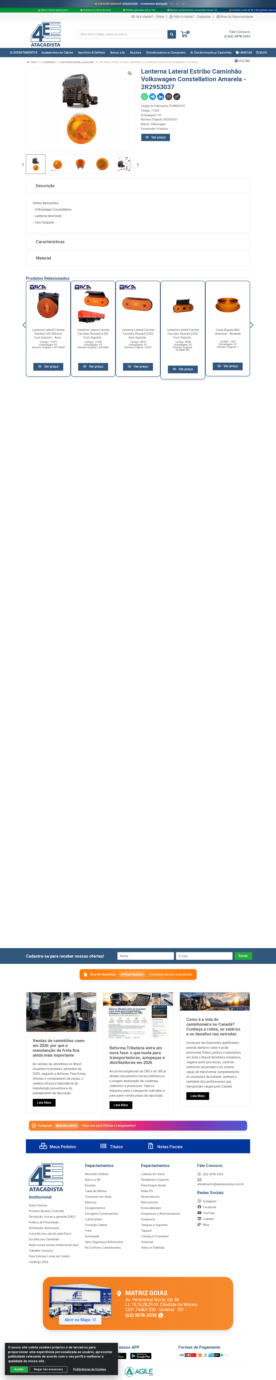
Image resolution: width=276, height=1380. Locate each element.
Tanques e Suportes (154, 1225)
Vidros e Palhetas (152, 1247)
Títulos (116, 1146)
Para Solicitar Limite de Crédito (49, 1256)
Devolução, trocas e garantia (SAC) (52, 1217)
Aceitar (19, 1369)
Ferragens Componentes (101, 1213)
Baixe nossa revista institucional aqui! (54, 1245)
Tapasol (146, 1230)
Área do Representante (237, 16)
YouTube (208, 1213)
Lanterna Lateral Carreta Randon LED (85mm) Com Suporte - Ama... (48, 333)
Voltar (244, 61)
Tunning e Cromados (155, 1236)
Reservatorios (150, 1197)
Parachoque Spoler (153, 1185)
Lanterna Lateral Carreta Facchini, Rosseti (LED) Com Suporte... (93, 333)
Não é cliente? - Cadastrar (192, 16)
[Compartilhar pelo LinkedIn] (160, 96)
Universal (147, 1242)
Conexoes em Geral (98, 1197)
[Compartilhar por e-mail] (168, 96)
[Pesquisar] (171, 34)
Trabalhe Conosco (41, 1250)
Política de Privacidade (44, 1222)
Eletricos (91, 1202)
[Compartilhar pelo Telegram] (152, 96)
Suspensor (148, 1219)
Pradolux (162, 128)
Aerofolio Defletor (97, 1174)
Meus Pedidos (62, 1146)
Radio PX (147, 1191)
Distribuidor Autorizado (44, 1228)
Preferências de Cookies (89, 1369)
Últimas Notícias (132, 974)
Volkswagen (158, 124)
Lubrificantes (93, 1219)
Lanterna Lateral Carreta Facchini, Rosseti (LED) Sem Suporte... (138, 333)
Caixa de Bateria (95, 1191)
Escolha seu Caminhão (44, 1239)
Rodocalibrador (151, 1208)
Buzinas (90, 1185)
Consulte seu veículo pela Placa (50, 1233)
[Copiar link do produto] (176, 96)
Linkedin (208, 1219)
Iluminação (92, 1236)
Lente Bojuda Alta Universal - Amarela (228, 332)
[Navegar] (23, 164)
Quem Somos (38, 1205)
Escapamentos (95, 1208)
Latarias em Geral (152, 1174)
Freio (88, 1230)
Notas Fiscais (169, 1146)
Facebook (209, 1207)
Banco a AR (93, 1180)
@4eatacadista (66, 1125)
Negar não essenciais (48, 1369)
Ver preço (158, 137)
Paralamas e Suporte (155, 1180)
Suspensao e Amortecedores (160, 1213)
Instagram (209, 1201)
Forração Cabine (96, 1225)
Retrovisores (149, 1202)
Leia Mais (44, 1103)
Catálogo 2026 (38, 1262)
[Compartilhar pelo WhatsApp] (144, 96)
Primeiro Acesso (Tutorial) (46, 1211)
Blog (205, 1225)
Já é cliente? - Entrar (149, 16)
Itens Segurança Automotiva (104, 1242)
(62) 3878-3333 (239, 36)
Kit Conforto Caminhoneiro (103, 1247)
